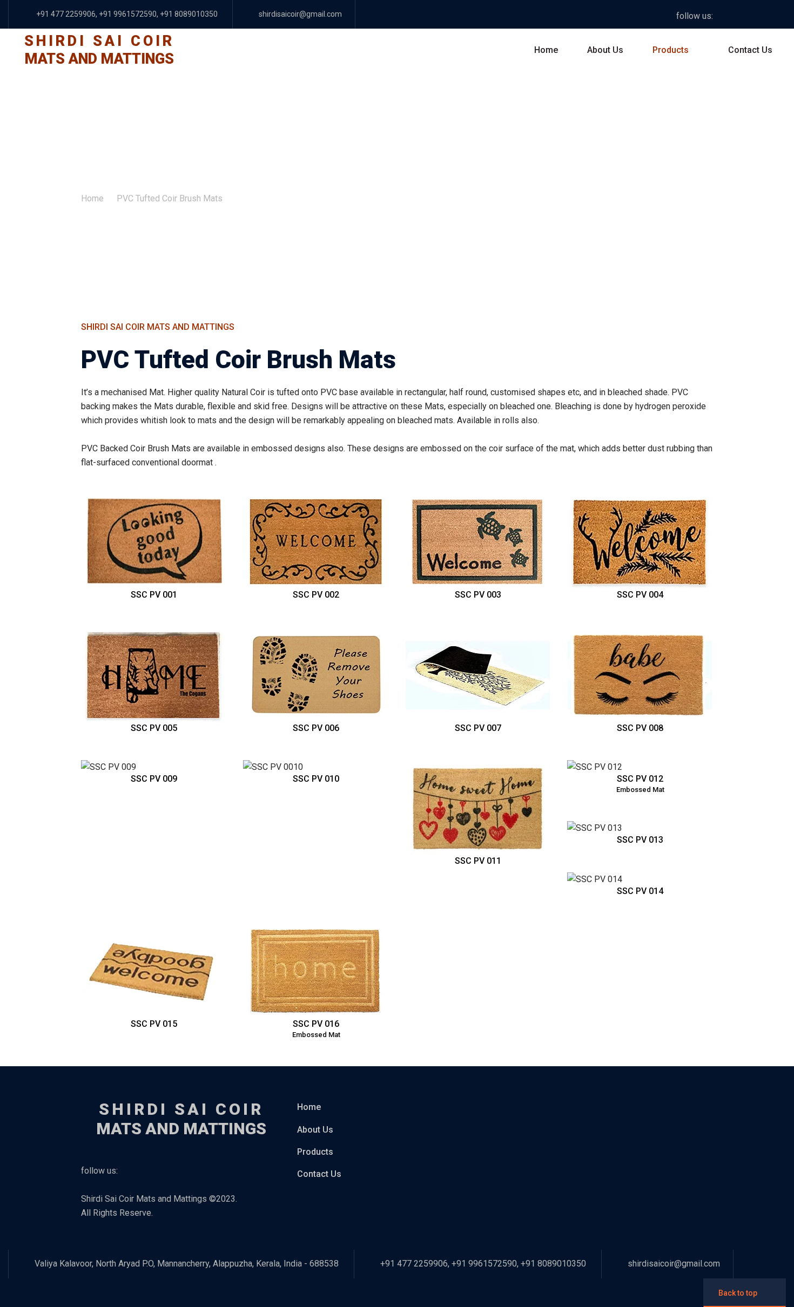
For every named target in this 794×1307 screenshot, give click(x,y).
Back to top (737, 1293)
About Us (605, 50)
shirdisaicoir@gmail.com (300, 14)
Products (670, 50)
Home (546, 50)
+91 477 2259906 (66, 14)
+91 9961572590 (128, 14)
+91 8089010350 (188, 14)
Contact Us (750, 50)
